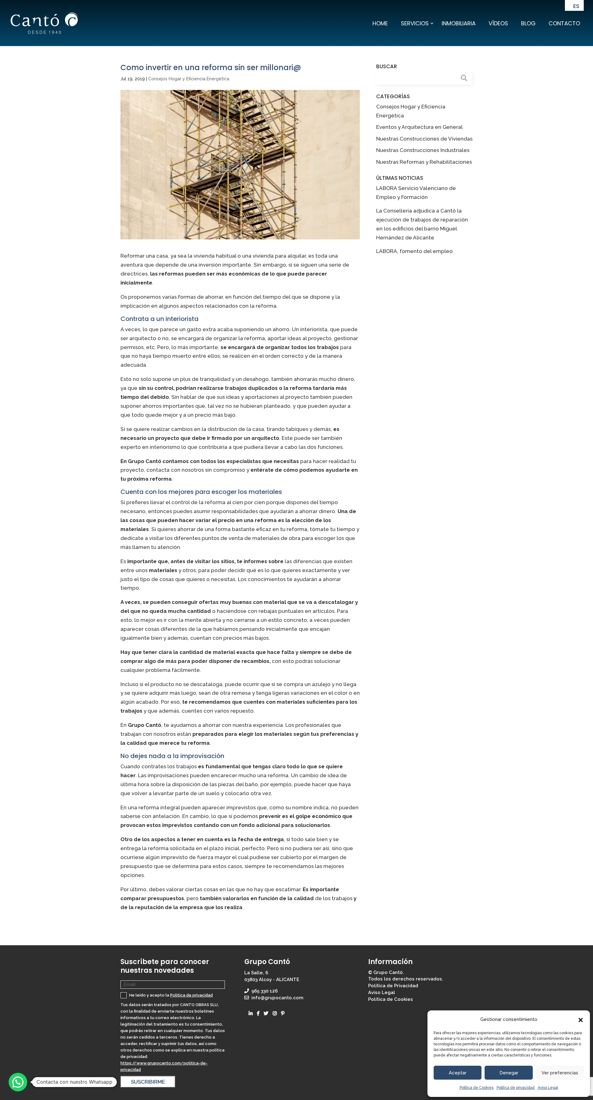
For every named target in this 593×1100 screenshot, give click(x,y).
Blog (528, 23)
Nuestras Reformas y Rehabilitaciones (424, 162)
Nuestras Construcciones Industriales (422, 150)
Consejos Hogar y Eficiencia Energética (188, 78)
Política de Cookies (477, 1087)
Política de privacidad (516, 1087)
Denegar (508, 1073)
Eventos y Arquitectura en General (419, 127)
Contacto (564, 23)
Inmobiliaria (459, 23)
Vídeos (498, 23)
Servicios (415, 23)
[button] (581, 1020)
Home (380, 23)
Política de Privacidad (393, 985)
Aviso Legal (548, 1087)
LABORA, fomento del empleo (414, 251)
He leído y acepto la (170, 995)
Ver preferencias (559, 1073)
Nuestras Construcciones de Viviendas (424, 139)
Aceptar (457, 1073)
